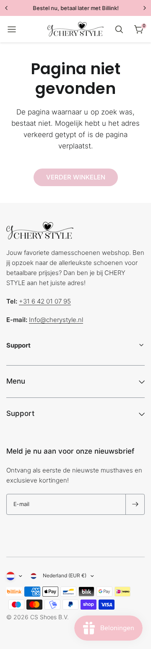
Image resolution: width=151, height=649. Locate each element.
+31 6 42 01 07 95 (45, 301)
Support (20, 413)
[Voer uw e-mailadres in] (135, 504)
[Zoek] (119, 29)
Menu (15, 381)
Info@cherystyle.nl (56, 320)
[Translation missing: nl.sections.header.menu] (12, 29)
